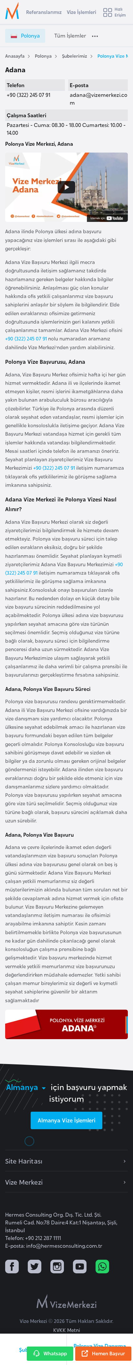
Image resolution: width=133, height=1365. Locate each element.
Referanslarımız (44, 12)
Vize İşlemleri (81, 12)
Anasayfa (15, 55)
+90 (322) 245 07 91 (26, 338)
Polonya (43, 55)
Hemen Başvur (108, 1353)
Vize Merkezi (24, 1182)
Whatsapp (55, 1353)
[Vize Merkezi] (13, 10)
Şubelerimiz (74, 55)
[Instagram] (57, 1267)
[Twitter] (34, 1267)
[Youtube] (80, 1267)
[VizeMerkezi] (66, 1301)
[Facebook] (12, 1267)
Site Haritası (23, 1160)
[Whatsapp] (102, 1267)
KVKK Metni (66, 1330)
